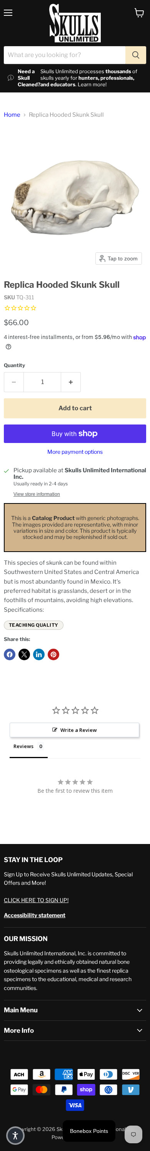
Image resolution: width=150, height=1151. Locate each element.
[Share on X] (24, 654)
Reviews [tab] (23, 746)
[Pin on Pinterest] (53, 654)
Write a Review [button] (78, 730)
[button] (15, 1135)
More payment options (75, 452)
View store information (36, 494)
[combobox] (64, 55)
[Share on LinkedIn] (39, 654)
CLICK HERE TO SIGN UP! (36, 900)
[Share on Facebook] (9, 654)
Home (12, 115)
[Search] (135, 55)
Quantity (14, 365)
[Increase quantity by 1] (71, 382)
